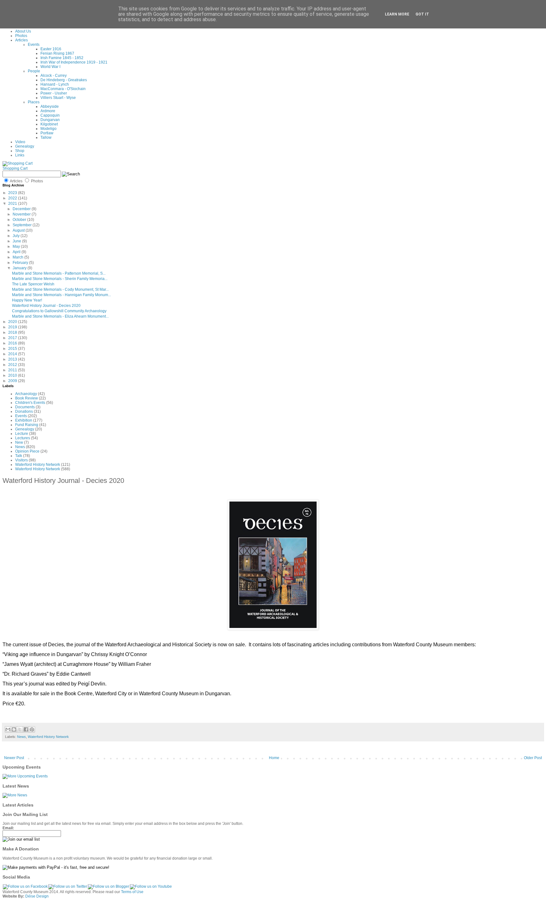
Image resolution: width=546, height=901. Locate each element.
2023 (13, 193)
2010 (13, 375)
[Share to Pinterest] (32, 729)
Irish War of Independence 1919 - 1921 (73, 62)
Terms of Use (132, 892)
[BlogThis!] (14, 729)
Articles (21, 40)
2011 (13, 370)
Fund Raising (26, 425)
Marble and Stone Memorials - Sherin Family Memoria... (59, 279)
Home (274, 758)
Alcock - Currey (53, 75)
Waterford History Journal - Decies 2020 (46, 305)
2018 (13, 332)
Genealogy (24, 146)
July (17, 236)
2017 (13, 338)
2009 (13, 381)
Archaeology (26, 394)
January (20, 268)
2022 (13, 198)
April (17, 252)
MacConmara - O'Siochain (63, 89)
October (20, 219)
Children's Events (30, 402)
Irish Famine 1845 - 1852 (61, 58)
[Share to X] (20, 729)
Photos (21, 35)
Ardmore (47, 111)
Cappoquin (50, 115)
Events (33, 44)
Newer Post (14, 758)
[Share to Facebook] (26, 729)
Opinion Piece (27, 451)
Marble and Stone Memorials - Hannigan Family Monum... (61, 295)
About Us (23, 31)
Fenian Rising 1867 (57, 53)
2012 (13, 364)
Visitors (21, 460)
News (20, 447)
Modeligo (48, 128)
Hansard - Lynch (54, 84)
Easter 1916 (50, 49)
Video (20, 142)
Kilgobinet (49, 124)
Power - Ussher (53, 93)
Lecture (21, 433)
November (22, 214)
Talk (18, 456)
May (17, 246)
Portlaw (46, 133)
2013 (13, 359)
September (23, 225)
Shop (19, 151)
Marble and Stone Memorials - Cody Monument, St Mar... (60, 289)
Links (19, 155)
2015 (13, 348)
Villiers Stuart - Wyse (58, 97)
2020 (13, 322)
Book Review (26, 398)
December (22, 209)
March (18, 257)
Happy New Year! (27, 300)
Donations (24, 411)
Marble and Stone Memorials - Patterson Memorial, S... (59, 273)
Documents (25, 407)
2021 (13, 203)
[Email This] (8, 729)
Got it (422, 14)
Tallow (46, 137)
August (19, 230)
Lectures (22, 438)
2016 (13, 343)
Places (33, 102)
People (34, 71)
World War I (50, 66)
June (17, 241)
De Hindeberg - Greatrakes (63, 80)
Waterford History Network (37, 464)
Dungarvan (50, 120)
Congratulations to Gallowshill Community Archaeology (59, 311)
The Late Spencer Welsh (33, 284)
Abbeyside (49, 106)
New (19, 442)
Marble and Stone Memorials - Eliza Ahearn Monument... (60, 316)
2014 (13, 354)
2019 (13, 327)
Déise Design (37, 896)
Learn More (397, 14)
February (21, 262)
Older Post (533, 758)
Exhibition (23, 420)
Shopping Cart (15, 168)
